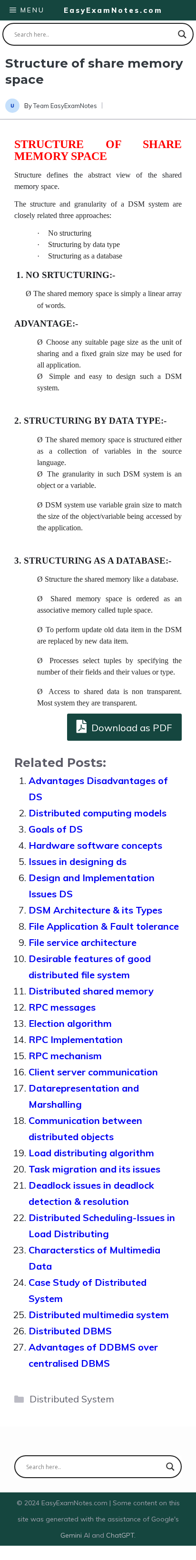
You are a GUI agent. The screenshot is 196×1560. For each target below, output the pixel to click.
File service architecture (83, 942)
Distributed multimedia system (99, 1315)
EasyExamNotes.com (113, 10)
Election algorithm (70, 1023)
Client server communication (93, 1072)
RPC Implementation (76, 1039)
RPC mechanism (65, 1056)
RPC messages (62, 1007)
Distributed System (71, 1399)
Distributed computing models (98, 813)
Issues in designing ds (78, 861)
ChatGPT (120, 1535)
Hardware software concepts (95, 845)
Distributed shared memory (91, 991)
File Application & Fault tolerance (104, 926)
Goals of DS (56, 829)
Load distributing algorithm (91, 1153)
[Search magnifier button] (182, 34)
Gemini (72, 1535)
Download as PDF (130, 728)
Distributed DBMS (70, 1331)
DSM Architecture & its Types (95, 910)
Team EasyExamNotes (65, 105)
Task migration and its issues (94, 1169)
